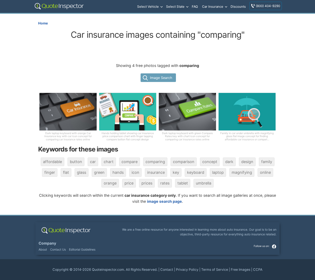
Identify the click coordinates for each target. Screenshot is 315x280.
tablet (182, 183)
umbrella (203, 183)
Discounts (238, 7)
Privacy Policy (187, 270)
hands (118, 172)
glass (81, 172)
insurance (156, 172)
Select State (175, 7)
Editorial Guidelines (82, 249)
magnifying (242, 172)
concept (209, 161)
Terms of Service (214, 270)
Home (43, 23)
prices (146, 183)
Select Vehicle (148, 7)
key (176, 172)
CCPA (257, 270)
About (43, 249)
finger (49, 172)
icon (135, 172)
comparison (183, 161)
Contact (166, 270)
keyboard (195, 172)
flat (66, 172)
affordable (52, 161)
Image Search (161, 78)
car (93, 161)
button (76, 161)
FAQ (195, 7)
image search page (164, 201)
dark (229, 161)
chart (109, 161)
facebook (274, 246)
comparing (155, 161)
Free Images (240, 270)
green (99, 172)
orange (110, 183)
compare (130, 161)
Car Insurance (212, 7)
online (265, 172)
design (247, 161)
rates (165, 183)
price (129, 183)
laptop (218, 172)
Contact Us (58, 249)
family (266, 161)
